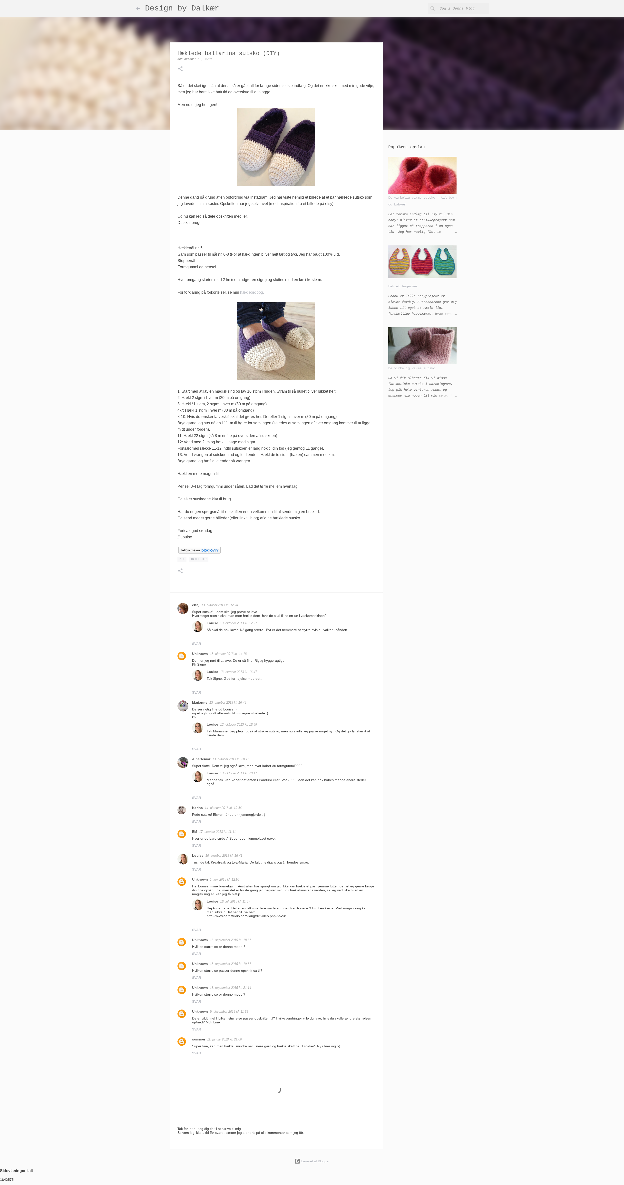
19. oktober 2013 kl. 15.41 (223, 855)
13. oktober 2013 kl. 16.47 (238, 672)
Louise (212, 623)
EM (194, 832)
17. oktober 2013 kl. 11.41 (217, 832)
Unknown (200, 654)
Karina (197, 808)
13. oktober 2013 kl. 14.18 (228, 654)
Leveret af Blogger (315, 1161)
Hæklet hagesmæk (403, 286)
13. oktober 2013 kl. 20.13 (230, 759)
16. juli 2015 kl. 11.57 (235, 901)
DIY (182, 559)
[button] (180, 69)
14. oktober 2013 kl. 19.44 (223, 808)
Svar (196, 644)
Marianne (199, 702)
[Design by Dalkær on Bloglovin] (199, 552)
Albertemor (201, 759)
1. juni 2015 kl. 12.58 (224, 879)
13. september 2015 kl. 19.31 (230, 964)
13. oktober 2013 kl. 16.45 (227, 702)
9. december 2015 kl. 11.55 (229, 1011)
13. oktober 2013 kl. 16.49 (238, 724)
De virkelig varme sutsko (411, 368)
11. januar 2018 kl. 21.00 (224, 1039)
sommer (198, 1039)
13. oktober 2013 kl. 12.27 (238, 623)
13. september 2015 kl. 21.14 (230, 988)
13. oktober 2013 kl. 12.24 (219, 605)
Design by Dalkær (182, 8)
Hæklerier (198, 559)
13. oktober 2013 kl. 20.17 (238, 773)
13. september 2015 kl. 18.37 (230, 940)
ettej (195, 605)
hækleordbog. (252, 292)
